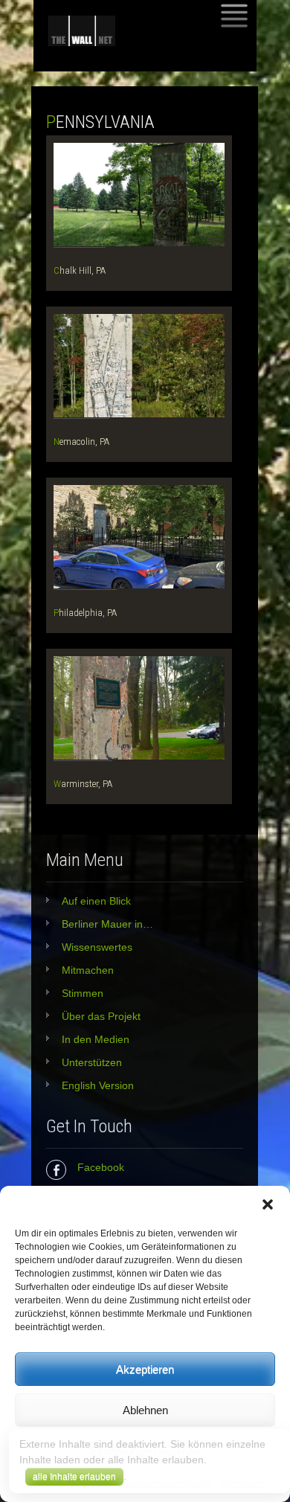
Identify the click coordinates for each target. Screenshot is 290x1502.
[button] (267, 1204)
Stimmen (82, 993)
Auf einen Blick (96, 901)
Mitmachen (88, 970)
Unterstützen (92, 1062)
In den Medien (95, 1039)
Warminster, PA (83, 783)
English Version (98, 1085)
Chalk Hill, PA (80, 270)
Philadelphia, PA (85, 612)
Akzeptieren (145, 1369)
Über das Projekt (101, 1016)
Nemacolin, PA (81, 441)
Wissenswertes (97, 947)
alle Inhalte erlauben (74, 1476)
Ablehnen (145, 1410)
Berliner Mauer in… (107, 924)
